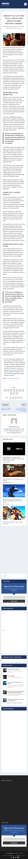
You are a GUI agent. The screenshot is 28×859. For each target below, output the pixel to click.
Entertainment (21, 685)
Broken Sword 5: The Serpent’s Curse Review (13, 479)
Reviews (15, 677)
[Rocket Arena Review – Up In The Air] (14, 513)
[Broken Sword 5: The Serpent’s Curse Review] (14, 470)
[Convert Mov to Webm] (5, 670)
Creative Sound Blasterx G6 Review (14, 682)
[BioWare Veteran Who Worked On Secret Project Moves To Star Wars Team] (14, 490)
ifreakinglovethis (13, 26)
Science (23, 855)
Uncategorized (20, 686)
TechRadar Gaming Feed (13, 378)
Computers (15, 671)
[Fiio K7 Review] (5, 677)
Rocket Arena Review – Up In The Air (13, 522)
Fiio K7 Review (11, 676)
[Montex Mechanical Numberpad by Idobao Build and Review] (5, 692)
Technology (9, 672)
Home (4, 855)
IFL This (11, 853)
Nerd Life (6, 431)
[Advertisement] (13, 621)
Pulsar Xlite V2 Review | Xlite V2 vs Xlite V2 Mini (15, 700)
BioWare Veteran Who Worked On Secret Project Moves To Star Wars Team (12, 501)
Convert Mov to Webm (13, 669)
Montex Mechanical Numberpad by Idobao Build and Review (15, 692)
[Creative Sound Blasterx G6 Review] (5, 683)
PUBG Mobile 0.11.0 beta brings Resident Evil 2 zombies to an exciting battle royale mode (13, 459)
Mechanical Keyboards (18, 694)
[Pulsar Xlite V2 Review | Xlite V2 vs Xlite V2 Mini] (5, 700)
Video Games (9, 28)
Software (20, 671)
